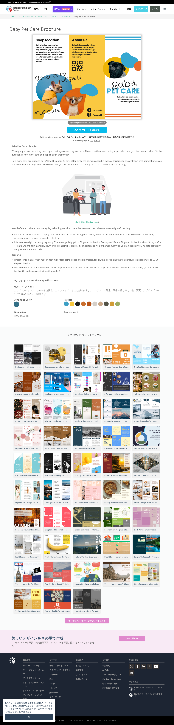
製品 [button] (36, 9)
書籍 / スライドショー (58, 665)
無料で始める (132, 638)
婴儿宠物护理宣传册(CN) (123, 137)
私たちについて (82, 665)
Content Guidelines (111, 679)
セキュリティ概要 (110, 683)
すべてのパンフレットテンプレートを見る (87, 620)
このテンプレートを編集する (87, 130)
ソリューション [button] (97, 9)
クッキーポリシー (16, 708)
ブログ (52, 683)
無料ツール (54, 692)
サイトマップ (55, 697)
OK (29, 717)
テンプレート (50, 16)
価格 (129, 9)
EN (92, 140)
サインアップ (141, 9)
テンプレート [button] (115, 9)
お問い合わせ (81, 679)
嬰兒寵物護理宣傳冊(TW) (100, 137)
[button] (46, 9)
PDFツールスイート (31, 665)
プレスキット (81, 674)
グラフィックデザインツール (29, 16)
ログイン (155, 9)
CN (98, 140)
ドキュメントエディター (33, 690)
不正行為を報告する (110, 688)
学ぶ (51, 679)
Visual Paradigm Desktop (39, 2)
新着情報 (79, 670)
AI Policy (106, 670)
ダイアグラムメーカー (32, 678)
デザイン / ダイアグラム (59, 670)
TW (95, 140)
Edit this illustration (87, 222)
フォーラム (54, 674)
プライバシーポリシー (111, 674)
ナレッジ (53, 688)
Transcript (70, 311)
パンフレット (65, 16)
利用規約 (106, 665)
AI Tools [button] (61, 9)
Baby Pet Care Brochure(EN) (74, 137)
